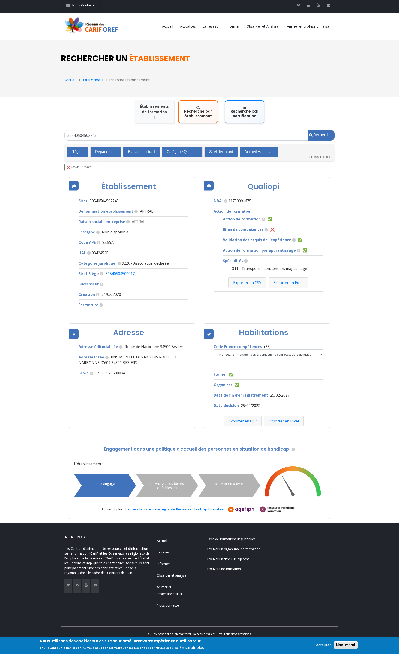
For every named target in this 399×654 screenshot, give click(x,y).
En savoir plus (192, 647)
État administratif (141, 152)
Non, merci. (346, 645)
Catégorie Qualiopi (182, 152)
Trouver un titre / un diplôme (228, 559)
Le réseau (211, 26)
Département (105, 152)
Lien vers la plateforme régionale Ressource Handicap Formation (174, 509)
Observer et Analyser (263, 26)
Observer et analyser (172, 575)
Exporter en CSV (243, 421)
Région (78, 152)
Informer (233, 26)
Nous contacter (168, 605)
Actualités (188, 26)
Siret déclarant (221, 152)
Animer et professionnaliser (309, 26)
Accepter (323, 645)
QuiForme (91, 80)
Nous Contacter (81, 5)
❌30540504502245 (81, 167)
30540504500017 (120, 273)
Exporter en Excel (284, 421)
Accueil (167, 26)
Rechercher (323, 134)
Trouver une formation (224, 569)
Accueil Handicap (259, 152)
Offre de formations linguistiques (231, 539)
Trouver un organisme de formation (233, 549)
